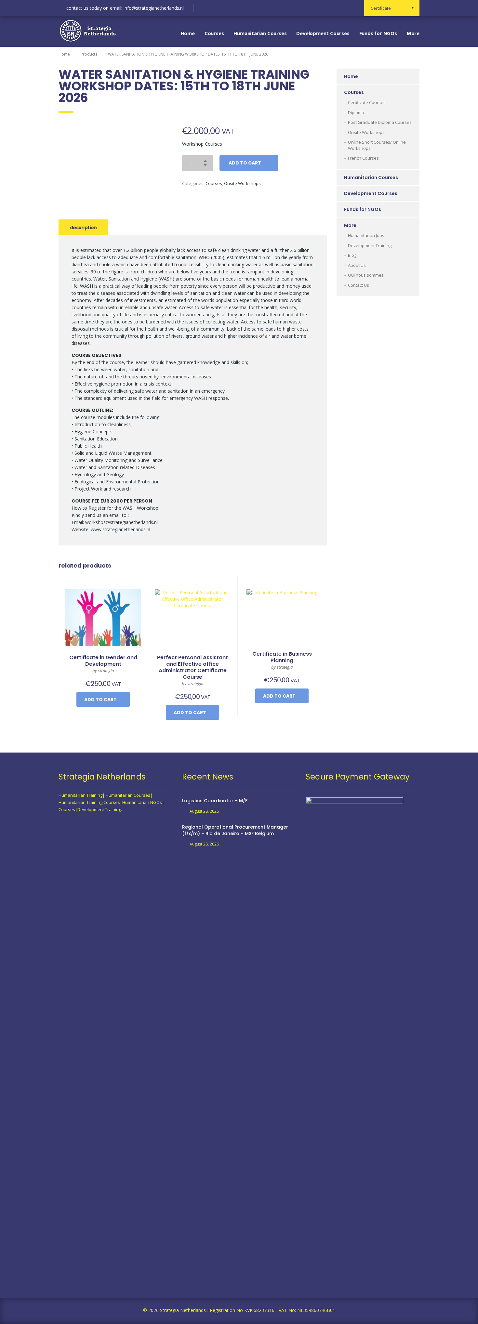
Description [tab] (83, 227)
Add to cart (245, 163)
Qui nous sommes (366, 275)
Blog (352, 255)
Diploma (356, 112)
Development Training (370, 245)
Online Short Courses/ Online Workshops (377, 145)
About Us (357, 265)
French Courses (363, 158)
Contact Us (358, 285)
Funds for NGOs (378, 33)
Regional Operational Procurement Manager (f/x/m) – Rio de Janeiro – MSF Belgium (235, 830)
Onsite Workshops (242, 183)
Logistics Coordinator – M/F (214, 800)
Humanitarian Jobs (366, 235)
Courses (214, 33)
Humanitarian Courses (259, 33)
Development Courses (322, 33)
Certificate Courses (367, 102)
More (413, 33)
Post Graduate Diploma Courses (380, 122)
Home (188, 33)
